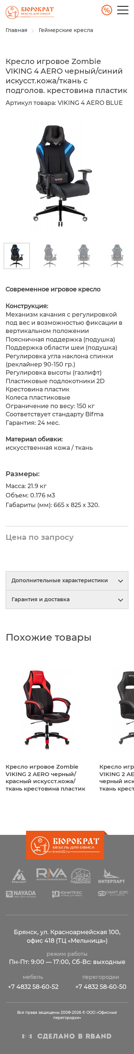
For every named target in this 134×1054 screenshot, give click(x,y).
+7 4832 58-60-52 (33, 986)
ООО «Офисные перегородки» (27, 14)
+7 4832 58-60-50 (101, 986)
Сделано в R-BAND (67, 1036)
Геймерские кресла (66, 30)
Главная (17, 30)
